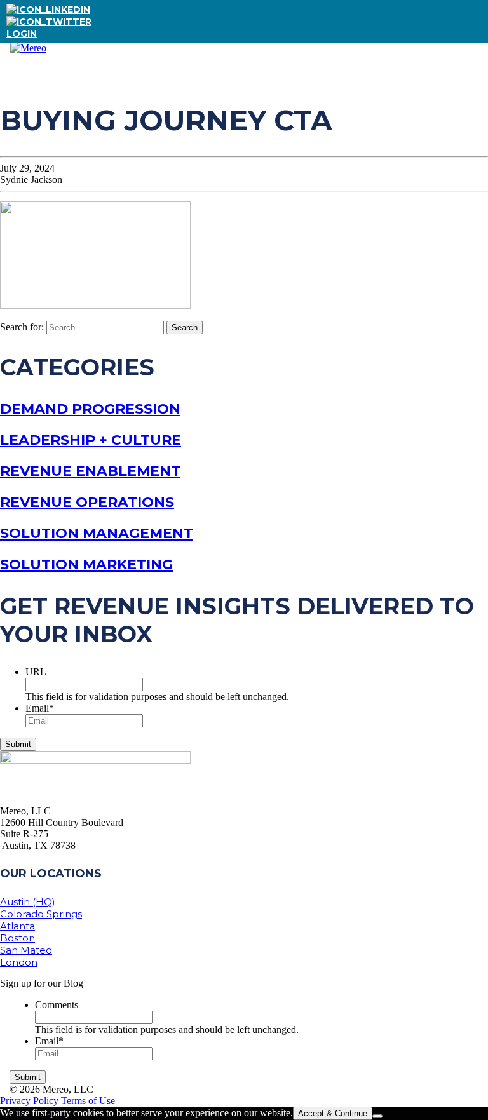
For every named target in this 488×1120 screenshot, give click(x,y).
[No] (377, 1116)
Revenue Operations (87, 502)
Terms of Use (88, 1100)
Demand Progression (90, 408)
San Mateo (26, 950)
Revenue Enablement (90, 471)
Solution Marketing (86, 564)
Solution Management (96, 533)
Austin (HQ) (27, 902)
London (18, 962)
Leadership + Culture (90, 440)
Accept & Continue (332, 1113)
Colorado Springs (41, 914)
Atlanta (17, 926)
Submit (18, 744)
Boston (17, 938)
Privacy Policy (29, 1100)
